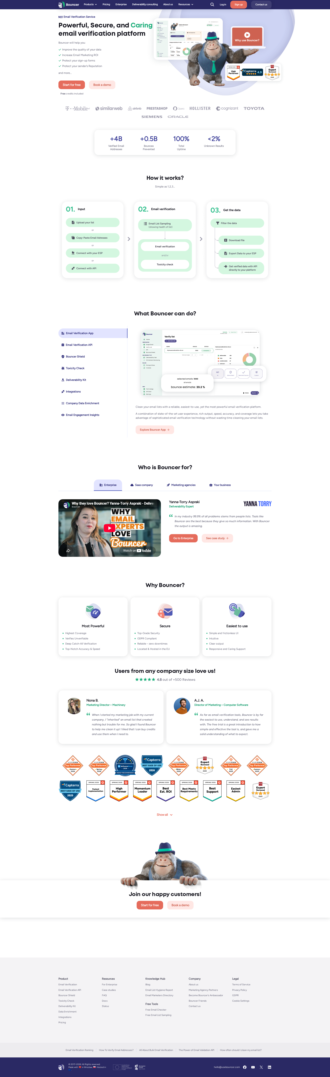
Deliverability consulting (145, 4)
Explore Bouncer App (153, 429)
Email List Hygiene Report (159, 989)
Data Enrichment (67, 1011)
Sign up (239, 4)
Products (89, 4)
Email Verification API (69, 989)
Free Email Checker (155, 1009)
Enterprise (121, 4)
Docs (105, 1000)
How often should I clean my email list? (241, 1050)
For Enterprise (109, 984)
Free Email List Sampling (158, 1015)
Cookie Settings (240, 1000)
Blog (147, 984)
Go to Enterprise (183, 538)
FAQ (104, 995)
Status (105, 1006)
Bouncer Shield (66, 995)
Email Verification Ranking (79, 1050)
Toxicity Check (66, 1000)
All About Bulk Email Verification (156, 1050)
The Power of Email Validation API (196, 1050)
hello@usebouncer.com (227, 1067)
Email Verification (67, 984)
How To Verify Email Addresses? (116, 1050)
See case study (215, 538)
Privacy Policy (239, 989)
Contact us (261, 4)
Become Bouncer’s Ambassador (206, 995)
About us (168, 4)
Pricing (106, 4)
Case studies (109, 989)
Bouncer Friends (198, 1000)
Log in (223, 4)
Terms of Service (241, 984)
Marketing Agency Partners (203, 989)
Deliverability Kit (67, 1006)
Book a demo (102, 85)
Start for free (72, 85)
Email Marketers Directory (159, 995)
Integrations (65, 1017)
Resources (184, 4)
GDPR (235, 995)
